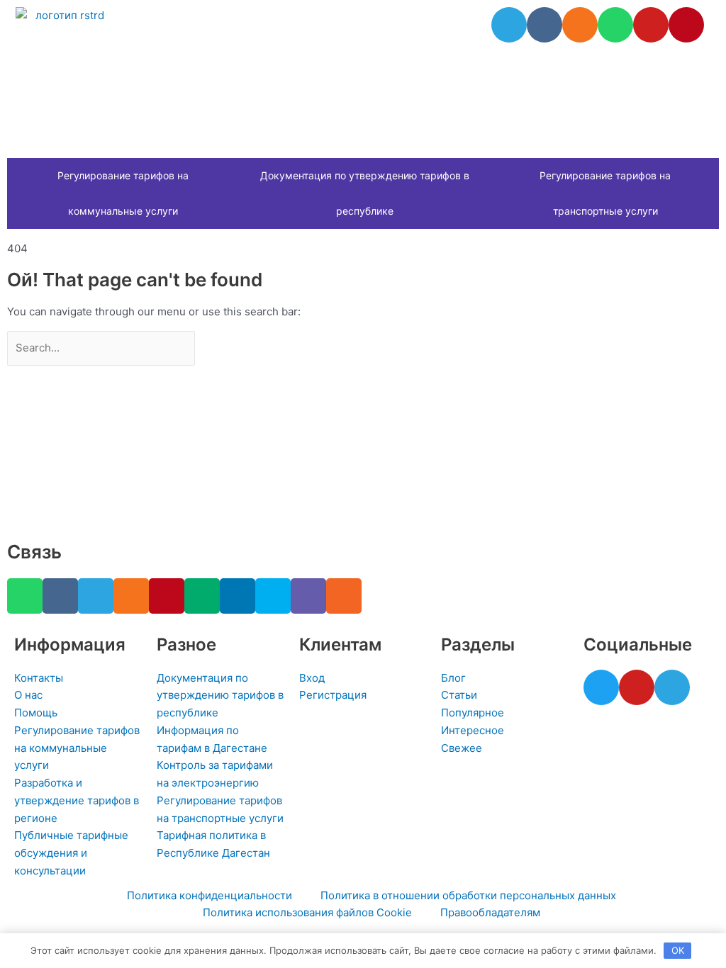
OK (677, 950)
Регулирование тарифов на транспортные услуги (605, 193)
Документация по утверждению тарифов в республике (364, 193)
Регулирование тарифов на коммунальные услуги (123, 193)
